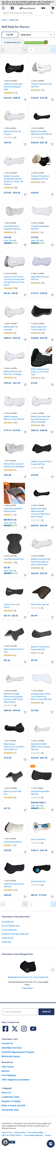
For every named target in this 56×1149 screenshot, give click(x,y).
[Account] (12, 8)
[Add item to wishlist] (25, 99)
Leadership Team (10, 1097)
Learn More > (28, 988)
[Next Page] (53, 50)
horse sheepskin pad (10, 926)
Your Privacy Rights (35, 1132)
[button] (51, 12)
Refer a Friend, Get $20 (13, 1105)
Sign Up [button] (46, 1011)
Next (52, 969)
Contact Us (7, 1043)
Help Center (8, 1066)
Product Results (12, 42)
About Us (6, 1092)
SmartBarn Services (12, 1047)
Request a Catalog (11, 1101)
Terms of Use (7, 1132)
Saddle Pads (13, 20)
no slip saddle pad (9, 930)
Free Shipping (9, 1075)
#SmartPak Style (10, 1110)
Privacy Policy (20, 1132)
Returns (6, 1071)
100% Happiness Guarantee (15, 1079)
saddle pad (6, 942)
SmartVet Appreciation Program (18, 1052)
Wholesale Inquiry (11, 1056)
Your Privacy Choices (12, 1135)
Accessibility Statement (33, 1135)
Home (4, 20)
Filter (10, 34)
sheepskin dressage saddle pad (15, 934)
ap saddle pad (8, 922)
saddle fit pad (7, 938)
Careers (48, 1135)
